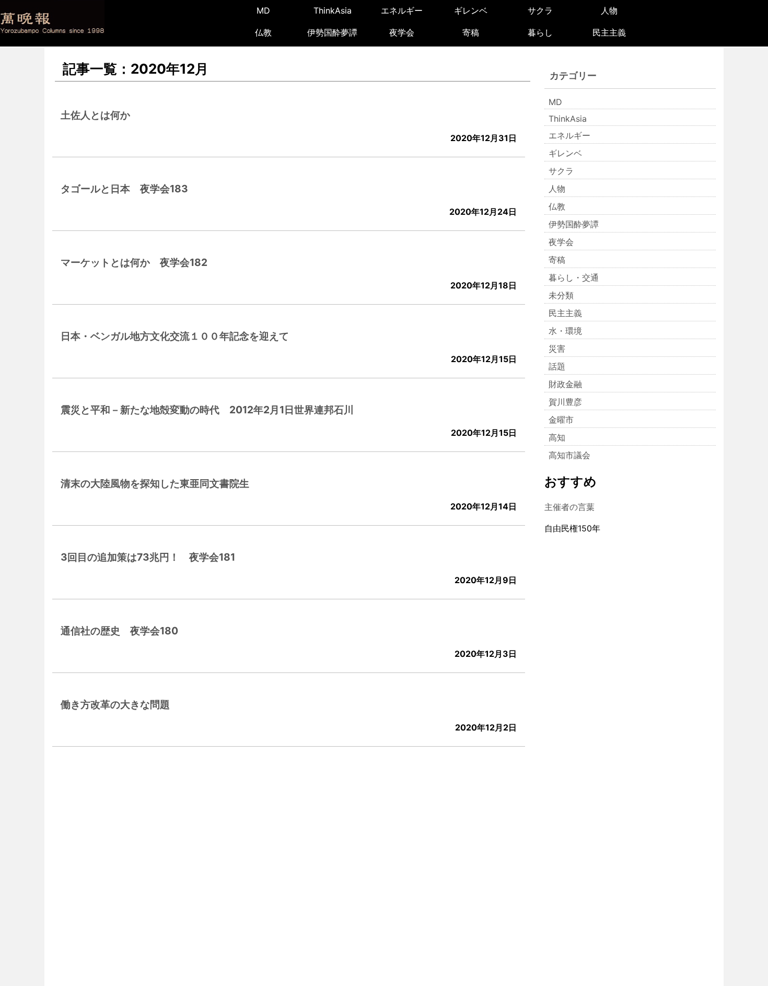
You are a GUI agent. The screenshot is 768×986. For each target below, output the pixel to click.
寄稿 (470, 32)
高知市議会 (569, 455)
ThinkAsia (332, 10)
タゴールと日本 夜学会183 (124, 188)
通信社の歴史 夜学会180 (119, 630)
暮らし (540, 32)
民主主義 (609, 32)
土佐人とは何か (95, 115)
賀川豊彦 (565, 402)
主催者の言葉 (569, 507)
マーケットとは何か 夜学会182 (134, 262)
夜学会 (401, 32)
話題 (557, 366)
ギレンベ (470, 10)
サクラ (540, 10)
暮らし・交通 (574, 277)
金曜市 (561, 419)
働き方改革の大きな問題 (115, 704)
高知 (557, 437)
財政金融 (565, 384)
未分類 (561, 295)
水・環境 (565, 331)
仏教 (263, 32)
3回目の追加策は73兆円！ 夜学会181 (148, 557)
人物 (609, 10)
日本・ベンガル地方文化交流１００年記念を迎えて (175, 336)
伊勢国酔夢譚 (332, 32)
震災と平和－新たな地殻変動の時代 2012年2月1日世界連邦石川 (207, 409)
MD (263, 10)
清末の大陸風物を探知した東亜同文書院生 (155, 483)
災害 (557, 348)
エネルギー (402, 10)
